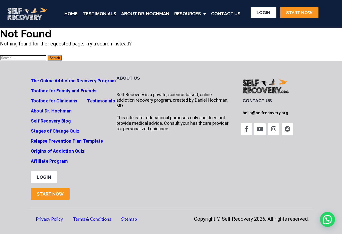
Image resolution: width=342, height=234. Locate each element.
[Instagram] (273, 129)
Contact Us (225, 13)
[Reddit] (287, 129)
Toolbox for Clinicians (54, 100)
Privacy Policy (49, 219)
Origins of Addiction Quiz (58, 151)
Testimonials (99, 13)
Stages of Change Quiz (55, 131)
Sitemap (129, 219)
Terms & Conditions (92, 219)
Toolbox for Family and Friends (63, 90)
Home (71, 13)
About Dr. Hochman (145, 13)
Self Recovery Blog (51, 121)
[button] (327, 219)
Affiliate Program (49, 161)
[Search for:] (24, 57)
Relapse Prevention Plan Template (67, 141)
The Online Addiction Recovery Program (73, 80)
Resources (187, 13)
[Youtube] (260, 129)
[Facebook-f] (246, 129)
